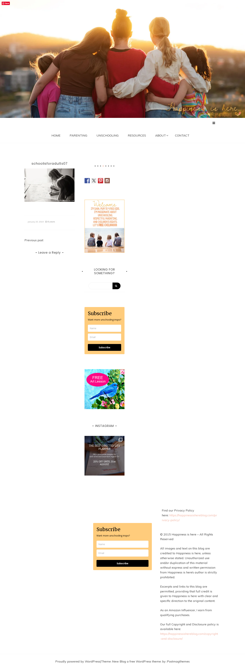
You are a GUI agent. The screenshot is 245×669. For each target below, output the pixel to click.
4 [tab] (103, 166)
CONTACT (182, 135)
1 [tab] (95, 166)
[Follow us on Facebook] (87, 180)
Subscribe (104, 347)
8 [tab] (113, 166)
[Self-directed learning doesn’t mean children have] (104, 456)
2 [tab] (97, 166)
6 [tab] (108, 166)
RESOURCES (137, 135)
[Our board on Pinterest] (100, 180)
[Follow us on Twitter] (93, 180)
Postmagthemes (178, 661)
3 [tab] (100, 166)
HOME (56, 135)
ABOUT (160, 135)
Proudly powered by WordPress (77, 661)
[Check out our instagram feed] (107, 180)
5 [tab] (105, 166)
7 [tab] (111, 166)
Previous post (33, 240)
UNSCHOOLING (107, 135)
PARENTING (78, 135)
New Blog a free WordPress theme (136, 661)
